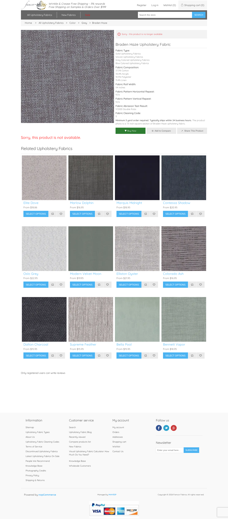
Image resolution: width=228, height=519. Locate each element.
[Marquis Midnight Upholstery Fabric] (137, 177)
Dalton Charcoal (35, 344)
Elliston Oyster (127, 274)
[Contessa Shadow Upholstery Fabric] (183, 177)
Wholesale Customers (80, 465)
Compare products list (80, 441)
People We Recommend (38, 461)
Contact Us (117, 451)
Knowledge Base (34, 465)
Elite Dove (30, 203)
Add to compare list (52, 214)
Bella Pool (124, 344)
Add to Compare (163, 131)
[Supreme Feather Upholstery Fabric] (90, 319)
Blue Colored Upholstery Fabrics (132, 63)
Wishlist (116, 446)
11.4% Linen (121, 80)
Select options (36, 214)
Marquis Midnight (129, 203)
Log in (154, 5)
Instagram (174, 428)
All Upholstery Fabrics (39, 14)
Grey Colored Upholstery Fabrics (133, 60)
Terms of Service (34, 446)
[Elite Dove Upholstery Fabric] (44, 177)
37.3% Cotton (122, 70)
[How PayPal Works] (114, 517)
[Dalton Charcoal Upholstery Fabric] (44, 319)
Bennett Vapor (174, 344)
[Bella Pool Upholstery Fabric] (137, 319)
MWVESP (112, 494)
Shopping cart (119, 441)
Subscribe (191, 450)
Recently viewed (77, 437)
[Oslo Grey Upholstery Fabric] (44, 248)
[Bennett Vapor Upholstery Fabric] (183, 319)
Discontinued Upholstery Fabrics (42, 451)
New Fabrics (69, 14)
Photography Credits (36, 470)
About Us (30, 437)
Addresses (117, 437)
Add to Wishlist (61, 214)
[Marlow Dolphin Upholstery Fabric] (90, 177)
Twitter (166, 428)
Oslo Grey (30, 274)
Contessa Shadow (176, 203)
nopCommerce (47, 494)
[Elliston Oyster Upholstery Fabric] (137, 248)
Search (198, 15)
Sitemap (30, 427)
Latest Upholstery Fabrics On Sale (42, 456)
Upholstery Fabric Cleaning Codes (42, 441)
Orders (115, 432)
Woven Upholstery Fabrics (129, 57)
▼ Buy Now (130, 130)
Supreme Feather (83, 344)
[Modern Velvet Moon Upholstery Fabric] (90, 248)
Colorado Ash (173, 274)
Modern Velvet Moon (85, 274)
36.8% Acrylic (122, 73)
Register (141, 5)
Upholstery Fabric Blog (80, 432)
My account (118, 427)
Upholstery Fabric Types (38, 432)
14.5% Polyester (123, 77)
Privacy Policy (32, 475)
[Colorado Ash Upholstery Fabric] (183, 248)
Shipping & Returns (35, 480)
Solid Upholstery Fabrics (128, 53)
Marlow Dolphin (82, 203)
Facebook (159, 428)
